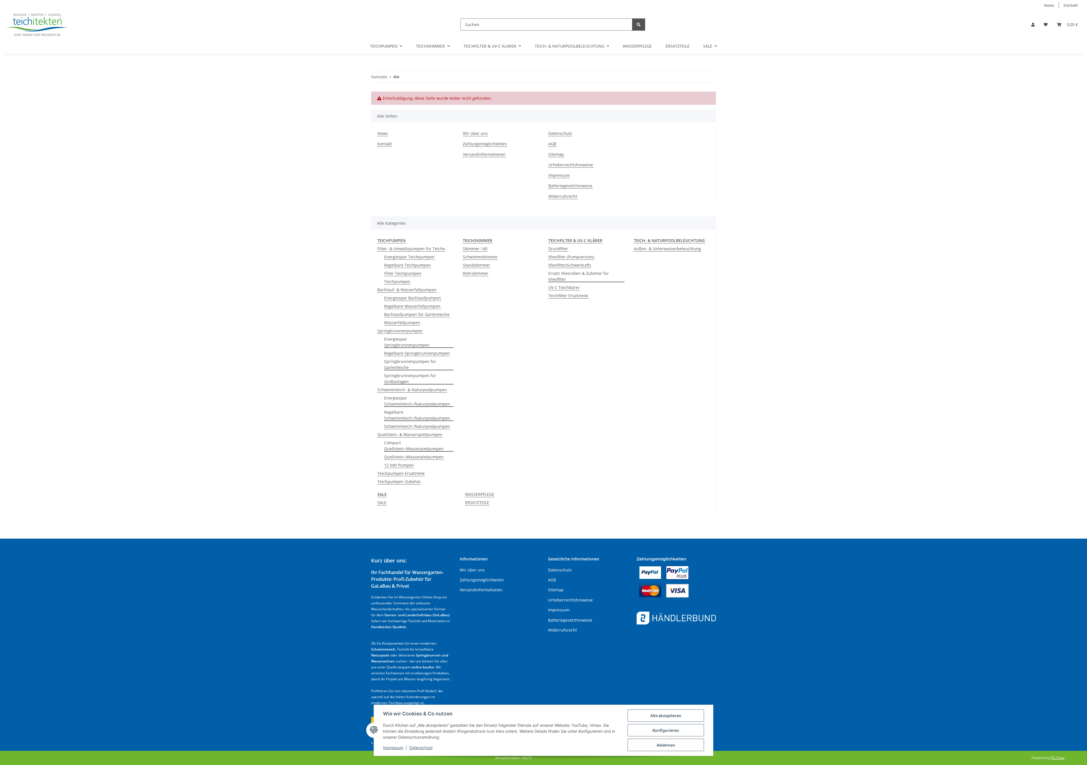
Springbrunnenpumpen (400, 330)
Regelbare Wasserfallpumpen (412, 306)
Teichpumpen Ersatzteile (401, 473)
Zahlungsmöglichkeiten (485, 143)
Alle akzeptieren (665, 715)
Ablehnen (665, 745)
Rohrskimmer (475, 273)
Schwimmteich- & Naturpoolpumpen (412, 389)
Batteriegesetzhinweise (570, 185)
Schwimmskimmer (480, 257)
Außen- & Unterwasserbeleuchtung (667, 248)
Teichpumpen (397, 281)
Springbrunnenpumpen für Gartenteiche (410, 364)
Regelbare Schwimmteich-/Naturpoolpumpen (417, 415)
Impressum (393, 747)
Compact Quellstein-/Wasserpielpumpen (414, 445)
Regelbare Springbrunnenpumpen (417, 353)
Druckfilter (558, 248)
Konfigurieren (665, 730)
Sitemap (556, 154)
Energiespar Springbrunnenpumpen (406, 342)
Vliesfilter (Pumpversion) (571, 257)
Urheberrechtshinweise (570, 164)
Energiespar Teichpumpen (409, 257)
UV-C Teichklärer (564, 287)
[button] (1033, 24)
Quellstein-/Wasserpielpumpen (414, 457)
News (1049, 5)
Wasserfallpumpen (402, 322)
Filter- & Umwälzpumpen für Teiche (411, 248)
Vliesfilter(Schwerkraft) (569, 265)
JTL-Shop (1057, 757)
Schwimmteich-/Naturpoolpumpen (417, 426)
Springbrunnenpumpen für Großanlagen (410, 378)
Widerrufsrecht (562, 196)
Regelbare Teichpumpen (407, 265)
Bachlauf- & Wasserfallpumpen (406, 289)
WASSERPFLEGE (479, 494)
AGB (552, 143)
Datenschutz (421, 747)
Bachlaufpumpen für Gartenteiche (417, 314)
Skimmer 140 (475, 248)
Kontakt (1071, 5)
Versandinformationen (484, 154)
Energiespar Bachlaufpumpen (412, 298)
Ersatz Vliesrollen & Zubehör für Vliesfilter (578, 276)
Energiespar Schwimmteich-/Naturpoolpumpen (417, 401)
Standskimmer (476, 265)
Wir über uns (475, 133)
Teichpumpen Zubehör (399, 481)
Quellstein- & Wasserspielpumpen (409, 434)
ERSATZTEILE (477, 502)
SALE (381, 502)
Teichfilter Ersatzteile (568, 295)
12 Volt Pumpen (399, 465)
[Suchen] (638, 24)
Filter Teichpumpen (402, 273)
